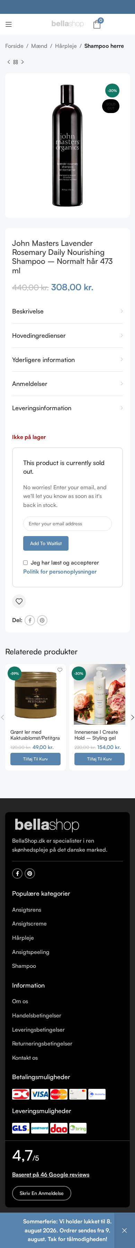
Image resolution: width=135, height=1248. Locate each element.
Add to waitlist (46, 543)
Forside (14, 45)
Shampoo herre (104, 45)
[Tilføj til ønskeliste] (19, 601)
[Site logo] (67, 23)
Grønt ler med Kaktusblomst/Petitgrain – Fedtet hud (35, 738)
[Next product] (22, 62)
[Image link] (46, 825)
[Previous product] (8, 62)
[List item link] (67, 909)
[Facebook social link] (30, 620)
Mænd (39, 45)
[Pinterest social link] (42, 620)
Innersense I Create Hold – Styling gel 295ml (96, 738)
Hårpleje (66, 45)
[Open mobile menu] (9, 24)
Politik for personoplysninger (60, 571)
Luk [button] (124, 1230)
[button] (35, 759)
